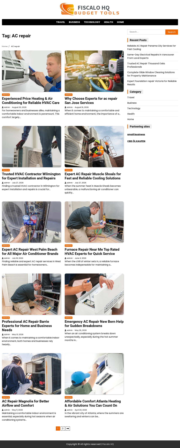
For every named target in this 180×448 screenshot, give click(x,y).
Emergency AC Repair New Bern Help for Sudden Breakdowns (94, 324)
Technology (92, 22)
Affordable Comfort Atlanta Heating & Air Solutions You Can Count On (93, 403)
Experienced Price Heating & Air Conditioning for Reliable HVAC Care (30, 101)
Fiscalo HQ (108, 444)
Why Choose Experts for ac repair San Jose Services (91, 101)
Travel (60, 22)
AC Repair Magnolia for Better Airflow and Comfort (25, 403)
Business (74, 22)
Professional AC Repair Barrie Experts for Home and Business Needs (27, 326)
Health (108, 22)
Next (68, 428)
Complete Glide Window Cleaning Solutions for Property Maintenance (151, 74)
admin (7, 107)
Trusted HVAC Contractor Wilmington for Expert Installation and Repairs (31, 176)
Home (120, 22)
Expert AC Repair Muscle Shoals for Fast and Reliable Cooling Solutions (93, 176)
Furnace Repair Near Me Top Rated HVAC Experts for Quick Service (92, 251)
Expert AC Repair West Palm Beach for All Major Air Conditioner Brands (30, 251)
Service (6, 95)
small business (136, 134)
